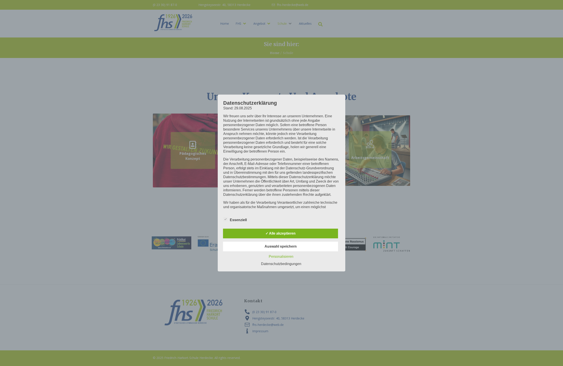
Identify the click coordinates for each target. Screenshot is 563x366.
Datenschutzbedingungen (281, 264)
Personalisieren (281, 256)
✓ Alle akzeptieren (280, 233)
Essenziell (238, 220)
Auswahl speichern (281, 246)
